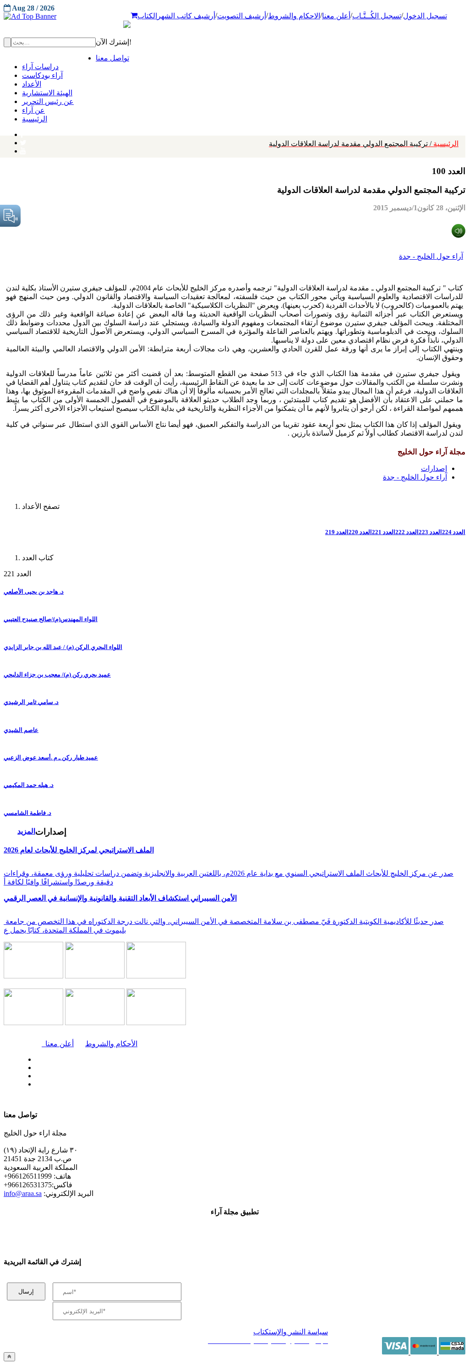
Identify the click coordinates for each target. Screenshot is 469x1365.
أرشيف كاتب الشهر (186, 16)
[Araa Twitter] (23, 141)
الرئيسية (363, 143)
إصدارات (434, 468)
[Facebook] (22, 132)
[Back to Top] (9, 1356)
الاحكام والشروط (294, 16)
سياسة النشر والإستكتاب (290, 1332)
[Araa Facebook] (34, 1057)
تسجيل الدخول (425, 16)
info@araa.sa (23, 1193)
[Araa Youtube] (23, 149)
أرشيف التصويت (241, 16)
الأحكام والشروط (111, 1044)
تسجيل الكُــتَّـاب (376, 16)
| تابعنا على (138, 1084)
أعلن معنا (336, 16)
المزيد (26, 831)
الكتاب (147, 16)
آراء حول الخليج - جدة (431, 256)
